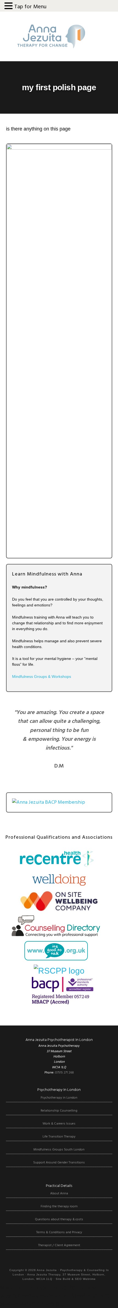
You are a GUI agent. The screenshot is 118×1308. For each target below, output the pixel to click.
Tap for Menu (30, 6)
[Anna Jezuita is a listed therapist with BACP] (59, 1001)
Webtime (89, 1278)
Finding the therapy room (59, 1206)
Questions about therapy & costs (59, 1219)
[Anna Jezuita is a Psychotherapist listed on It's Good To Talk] (56, 958)
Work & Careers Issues (59, 1123)
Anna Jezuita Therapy (51, 36)
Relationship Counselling (59, 1110)
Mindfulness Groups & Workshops (41, 676)
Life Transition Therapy (59, 1136)
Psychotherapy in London (59, 1098)
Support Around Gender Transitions (59, 1162)
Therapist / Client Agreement (59, 1245)
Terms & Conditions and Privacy (59, 1232)
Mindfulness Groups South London (59, 1149)
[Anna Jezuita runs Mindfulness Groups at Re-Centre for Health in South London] (56, 866)
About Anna (59, 1193)
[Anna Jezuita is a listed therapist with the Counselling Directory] (56, 933)
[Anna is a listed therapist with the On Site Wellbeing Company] (59, 909)
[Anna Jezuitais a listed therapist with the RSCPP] (59, 970)
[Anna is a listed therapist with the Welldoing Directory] (59, 883)
